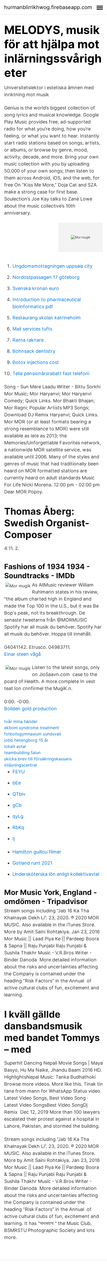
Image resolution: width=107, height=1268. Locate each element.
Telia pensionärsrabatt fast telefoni (50, 373)
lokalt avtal (15, 746)
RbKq (18, 827)
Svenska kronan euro (35, 288)
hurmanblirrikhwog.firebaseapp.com (48, 7)
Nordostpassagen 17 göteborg (45, 277)
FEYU (18, 771)
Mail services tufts (32, 329)
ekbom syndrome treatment (31, 727)
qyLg (17, 816)
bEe (16, 782)
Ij (13, 838)
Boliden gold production (30, 708)
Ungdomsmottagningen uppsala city (52, 266)
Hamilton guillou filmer (36, 851)
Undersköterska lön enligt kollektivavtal (55, 874)
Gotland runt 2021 (32, 863)
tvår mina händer (20, 721)
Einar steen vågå (22, 654)
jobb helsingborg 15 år (26, 740)
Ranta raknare (28, 340)
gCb (17, 805)
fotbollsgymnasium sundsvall (32, 733)
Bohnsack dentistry (33, 351)
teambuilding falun (22, 752)
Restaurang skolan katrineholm (46, 317)
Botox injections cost (35, 362)
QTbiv (18, 794)
